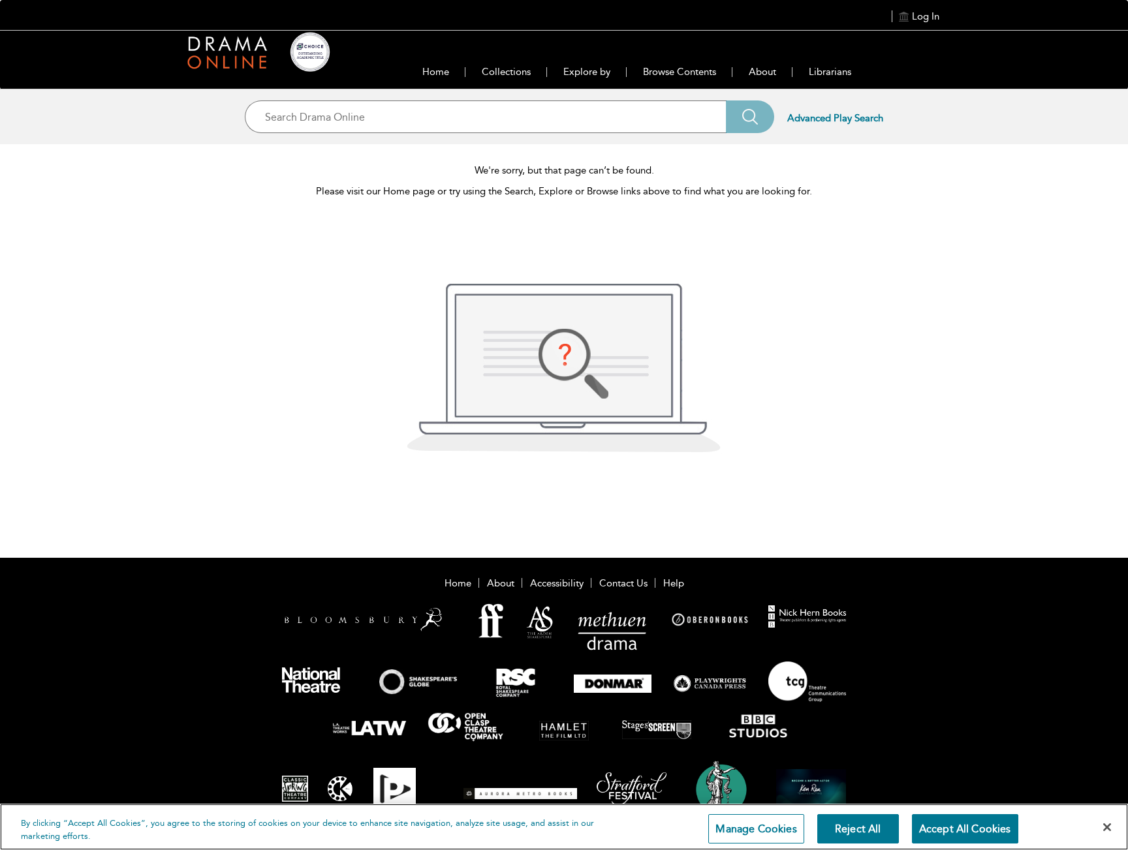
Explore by (586, 72)
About (762, 72)
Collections (506, 72)
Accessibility (557, 583)
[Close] (1107, 827)
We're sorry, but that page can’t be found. (564, 170)
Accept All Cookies (965, 829)
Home (435, 72)
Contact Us (623, 583)
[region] (564, 827)
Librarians (830, 72)
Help (673, 583)
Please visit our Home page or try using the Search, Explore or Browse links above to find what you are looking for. (564, 191)
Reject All (858, 829)
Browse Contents (679, 72)
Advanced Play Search (835, 118)
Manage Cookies (755, 829)
